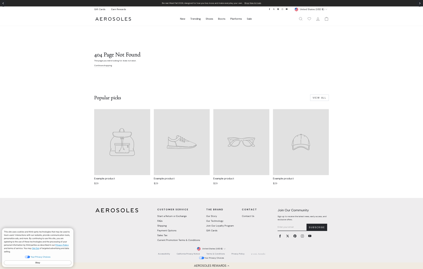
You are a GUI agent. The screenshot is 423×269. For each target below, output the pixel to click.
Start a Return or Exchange (172, 216)
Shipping (162, 225)
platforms (236, 19)
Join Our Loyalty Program (220, 225)
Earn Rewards (118, 9)
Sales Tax (162, 235)
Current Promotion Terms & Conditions (178, 240)
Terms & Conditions (215, 253)
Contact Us (248, 216)
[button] (211, 265)
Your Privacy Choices (214, 258)
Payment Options (166, 230)
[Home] (113, 19)
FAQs (160, 220)
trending (195, 19)
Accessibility (164, 253)
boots (221, 19)
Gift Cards (99, 9)
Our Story (211, 216)
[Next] (419, 3)
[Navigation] (211, 3)
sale (249, 19)
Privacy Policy (238, 253)
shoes (209, 19)
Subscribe (317, 227)
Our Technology (214, 220)
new (182, 19)
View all (319, 97)
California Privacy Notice (188, 253)
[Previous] (3, 3)
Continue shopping (103, 65)
